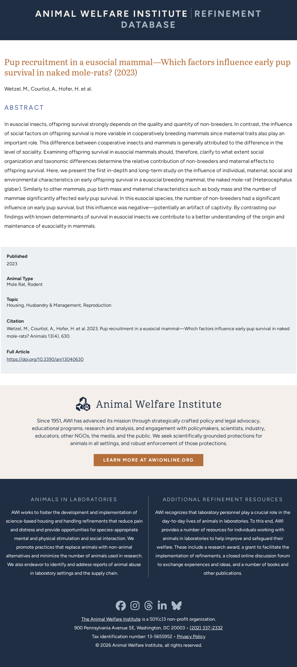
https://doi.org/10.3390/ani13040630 (45, 359)
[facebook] (121, 608)
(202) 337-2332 (206, 628)
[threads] (148, 608)
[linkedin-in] (162, 608)
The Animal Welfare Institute (111, 619)
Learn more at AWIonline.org (148, 460)
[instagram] (135, 608)
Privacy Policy (191, 636)
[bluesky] (176, 608)
